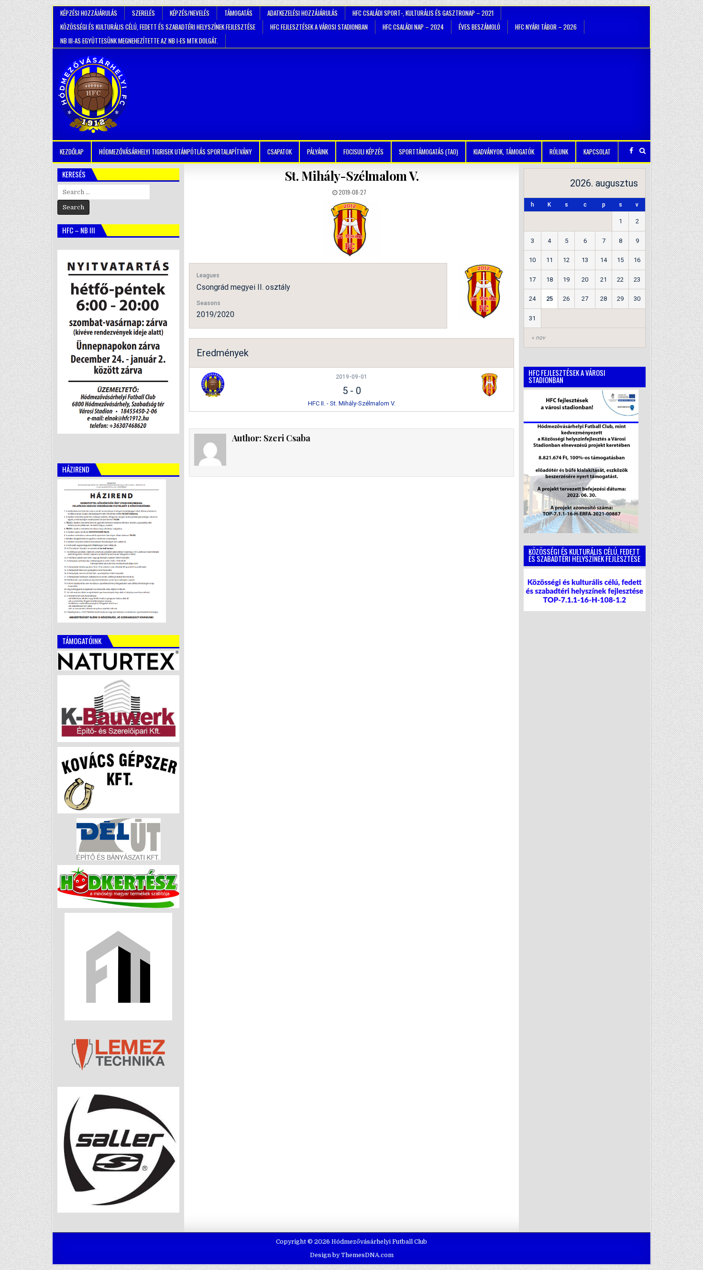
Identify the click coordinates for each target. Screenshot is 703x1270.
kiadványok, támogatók (503, 151)
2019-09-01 (351, 376)
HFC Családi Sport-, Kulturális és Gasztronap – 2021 (423, 13)
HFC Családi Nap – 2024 (413, 27)
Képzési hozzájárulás (88, 13)
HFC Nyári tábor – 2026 (546, 27)
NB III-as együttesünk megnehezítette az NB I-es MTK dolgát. (139, 40)
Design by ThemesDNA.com (352, 1255)
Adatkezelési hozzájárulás (302, 13)
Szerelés (143, 13)
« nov (538, 337)
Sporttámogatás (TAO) (428, 151)
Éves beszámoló (479, 27)
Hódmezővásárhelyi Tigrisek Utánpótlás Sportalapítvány (175, 151)
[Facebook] (631, 151)
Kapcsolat (597, 151)
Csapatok (279, 151)
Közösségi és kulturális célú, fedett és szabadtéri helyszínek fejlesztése (157, 27)
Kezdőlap (72, 151)
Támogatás (238, 13)
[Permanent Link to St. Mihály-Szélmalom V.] (351, 229)
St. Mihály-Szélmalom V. (352, 175)
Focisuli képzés (363, 151)
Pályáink (317, 151)
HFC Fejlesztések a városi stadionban (319, 27)
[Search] (642, 151)
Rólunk (558, 151)
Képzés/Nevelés (189, 13)
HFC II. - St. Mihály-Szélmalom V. (351, 403)
